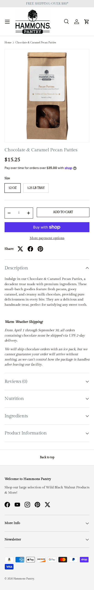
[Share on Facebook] (30, 249)
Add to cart (63, 212)
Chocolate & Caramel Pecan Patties (36, 42)
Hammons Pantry (23, 578)
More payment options (47, 238)
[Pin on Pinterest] (40, 249)
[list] (47, 95)
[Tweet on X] (20, 249)
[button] (87, 22)
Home (8, 42)
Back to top (47, 457)
